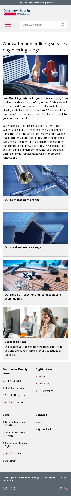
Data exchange (45, 390)
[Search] (63, 24)
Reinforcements (13, 380)
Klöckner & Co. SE (14, 402)
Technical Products (15, 395)
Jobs (40, 422)
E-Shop (41, 376)
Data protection (13, 453)
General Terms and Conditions (15, 423)
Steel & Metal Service (15, 388)
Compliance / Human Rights (16, 444)
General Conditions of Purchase (16, 434)
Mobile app (44, 383)
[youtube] (13, 488)
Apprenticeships (46, 429)
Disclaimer (10, 460)
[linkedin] (5, 488)
